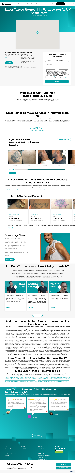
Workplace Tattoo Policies (10, 450)
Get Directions (7, 57)
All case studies (41, 448)
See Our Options (9, 259)
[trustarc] (71, 472)
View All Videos (37, 315)
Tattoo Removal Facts (42, 450)
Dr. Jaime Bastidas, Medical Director (45, 189)
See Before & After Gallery (64, 139)
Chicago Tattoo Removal (43, 457)
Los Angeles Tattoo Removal (44, 451)
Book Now (9, 62)
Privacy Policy (50, 76)
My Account (70, 3)
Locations (45, 3)
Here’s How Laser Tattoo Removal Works (13, 375)
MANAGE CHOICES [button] (63, 464)
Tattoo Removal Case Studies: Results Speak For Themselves (56, 380)
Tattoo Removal (18, 3)
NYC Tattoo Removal (42, 453)
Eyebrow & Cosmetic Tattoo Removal (37, 130)
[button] (73, 462)
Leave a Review (37, 435)
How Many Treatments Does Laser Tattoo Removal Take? (21, 377)
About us (40, 446)
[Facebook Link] (55, 449)
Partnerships (7, 451)
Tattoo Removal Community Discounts (10, 454)
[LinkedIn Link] (64, 449)
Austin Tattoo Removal (42, 459)
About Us (51, 3)
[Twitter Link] (60, 449)
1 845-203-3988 (8, 59)
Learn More (8, 307)
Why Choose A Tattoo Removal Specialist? (52, 377)
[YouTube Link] (62, 449)
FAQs (6, 446)
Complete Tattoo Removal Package (37, 128)
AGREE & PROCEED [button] (63, 468)
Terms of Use (56, 76)
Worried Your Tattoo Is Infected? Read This (46, 381)
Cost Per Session (37, 125)
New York (34, 15)
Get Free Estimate (60, 3)
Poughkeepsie (39, 15)
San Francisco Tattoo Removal (44, 455)
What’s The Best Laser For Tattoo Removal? (16, 381)
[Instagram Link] (57, 449)
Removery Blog (8, 448)
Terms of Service (48, 78)
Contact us (23, 448)
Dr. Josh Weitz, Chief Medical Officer (12, 189)
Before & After (26, 3)
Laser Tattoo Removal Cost (36, 3)
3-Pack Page (37, 127)
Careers (23, 446)
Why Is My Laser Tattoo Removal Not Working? (24, 378)
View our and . (52, 76)
